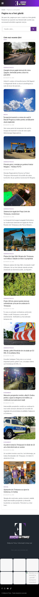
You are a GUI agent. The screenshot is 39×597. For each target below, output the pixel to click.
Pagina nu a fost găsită (13, 10)
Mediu (6, 114)
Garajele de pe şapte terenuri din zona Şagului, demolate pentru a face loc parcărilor (17, 72)
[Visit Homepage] (21, 3)
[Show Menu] (3, 3)
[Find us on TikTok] (10, 588)
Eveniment (7, 392)
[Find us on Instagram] (4, 588)
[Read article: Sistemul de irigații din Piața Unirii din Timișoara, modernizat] (19, 194)
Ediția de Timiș (7, 593)
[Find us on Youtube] (8, 588)
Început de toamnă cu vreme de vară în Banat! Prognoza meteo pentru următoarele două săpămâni (19, 119)
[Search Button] (33, 29)
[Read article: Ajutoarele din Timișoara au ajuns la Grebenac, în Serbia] (19, 472)
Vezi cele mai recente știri (19, 550)
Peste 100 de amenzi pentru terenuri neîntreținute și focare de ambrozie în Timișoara (17, 303)
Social (6, 486)
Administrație (9, 67)
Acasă (3, 10)
